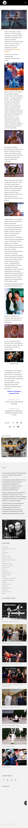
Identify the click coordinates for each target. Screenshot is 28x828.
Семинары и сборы (6, 574)
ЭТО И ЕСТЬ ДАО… (7, 767)
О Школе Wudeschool (6, 572)
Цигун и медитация (6, 591)
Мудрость (4, 569)
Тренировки (4, 586)
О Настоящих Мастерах (8, 746)
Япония (3, 593)
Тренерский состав (6, 584)
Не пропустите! (5, 571)
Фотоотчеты (4, 589)
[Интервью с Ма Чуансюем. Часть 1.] (14, 717)
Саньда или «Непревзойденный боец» (14, 16)
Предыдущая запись (14, 402)
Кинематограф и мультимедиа (11, 21)
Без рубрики (5, 546)
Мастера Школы (5, 567)
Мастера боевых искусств (7, 565)
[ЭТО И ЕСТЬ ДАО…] (14, 757)
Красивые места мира (7, 563)
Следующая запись (14, 412)
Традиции (4, 582)
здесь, (16, 45)
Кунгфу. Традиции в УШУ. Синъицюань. (12, 643)
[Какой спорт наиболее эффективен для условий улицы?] (14, 675)
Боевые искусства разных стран (9, 548)
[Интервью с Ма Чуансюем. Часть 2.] (14, 697)
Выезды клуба (5, 552)
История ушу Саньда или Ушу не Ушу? (12, 664)
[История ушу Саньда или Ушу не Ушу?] (14, 654)
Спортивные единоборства (8, 580)
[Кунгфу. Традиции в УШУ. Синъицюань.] (14, 632)
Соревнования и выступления (8, 578)
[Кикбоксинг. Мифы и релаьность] (14, 611)
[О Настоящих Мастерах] (14, 736)
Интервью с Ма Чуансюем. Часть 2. (11, 707)
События (4, 576)
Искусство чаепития (6, 558)
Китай (3, 561)
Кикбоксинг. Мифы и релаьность (10, 621)
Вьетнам (4, 554)
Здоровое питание (6, 556)
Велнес (3, 550)
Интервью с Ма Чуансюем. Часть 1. (11, 725)
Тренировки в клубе (6, 587)
